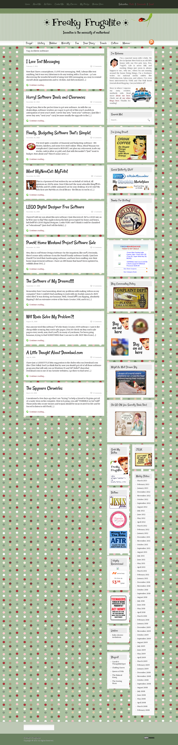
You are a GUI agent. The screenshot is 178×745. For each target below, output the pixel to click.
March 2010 (142, 616)
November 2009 (144, 631)
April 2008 (141, 703)
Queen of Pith (118, 671)
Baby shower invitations (117, 636)
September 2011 (143, 548)
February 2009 (143, 665)
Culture (114, 43)
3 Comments (97, 321)
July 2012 (141, 511)
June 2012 (141, 514)
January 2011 (142, 578)
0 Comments (97, 137)
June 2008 (141, 695)
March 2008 (142, 706)
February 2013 (143, 484)
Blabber (53, 43)
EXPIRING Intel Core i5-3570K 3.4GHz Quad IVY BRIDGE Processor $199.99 (137, 264)
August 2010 (142, 597)
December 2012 (143, 492)
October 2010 (142, 590)
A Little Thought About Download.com (54, 352)
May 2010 (141, 608)
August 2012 (142, 507)
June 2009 (141, 650)
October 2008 (143, 680)
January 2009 (143, 669)
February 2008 (143, 710)
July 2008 (141, 691)
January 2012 (142, 533)
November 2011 (143, 541)
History (41, 43)
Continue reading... (37, 85)
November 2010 (143, 586)
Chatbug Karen (118, 668)
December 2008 (144, 672)
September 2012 (143, 503)
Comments (141, 4)
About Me (37, 4)
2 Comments (97, 66)
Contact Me (59, 4)
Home (27, 4)
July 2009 (141, 646)
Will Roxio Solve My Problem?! (50, 317)
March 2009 (142, 661)
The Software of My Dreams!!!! (50, 281)
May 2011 (141, 563)
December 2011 (143, 537)
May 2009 (141, 654)
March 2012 (142, 526)
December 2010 (143, 582)
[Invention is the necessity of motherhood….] (90, 37)
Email (151, 4)
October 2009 (143, 635)
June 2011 (141, 560)
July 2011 (140, 556)
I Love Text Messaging (43, 61)
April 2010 (141, 612)
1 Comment (98, 176)
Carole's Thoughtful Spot (119, 663)
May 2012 (141, 518)
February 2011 (143, 575)
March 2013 (142, 481)
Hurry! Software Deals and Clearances (55, 97)
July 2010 (141, 601)
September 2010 (143, 593)
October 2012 (142, 499)
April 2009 (141, 657)
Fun (77, 43)
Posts (131, 4)
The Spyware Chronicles (44, 388)
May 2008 (141, 699)
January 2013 (142, 488)
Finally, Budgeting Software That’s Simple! (58, 133)
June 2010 (141, 605)
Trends (103, 43)
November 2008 (144, 676)
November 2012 (143, 496)
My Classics (72, 4)
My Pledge (84, 4)
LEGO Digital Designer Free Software (55, 207)
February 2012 (143, 529)
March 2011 (142, 571)
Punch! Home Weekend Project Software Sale (61, 243)
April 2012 (141, 522)
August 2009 (142, 642)
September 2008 (144, 684)
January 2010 (142, 624)
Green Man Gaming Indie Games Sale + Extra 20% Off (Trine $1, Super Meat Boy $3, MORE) (137, 255)
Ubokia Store (97, 4)
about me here (123, 96)
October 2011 (142, 545)
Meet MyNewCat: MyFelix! (47, 171)
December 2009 (144, 627)
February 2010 (143, 620)
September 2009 (144, 639)
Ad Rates (48, 4)
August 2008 (142, 687)
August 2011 (142, 552)
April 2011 (141, 567)
